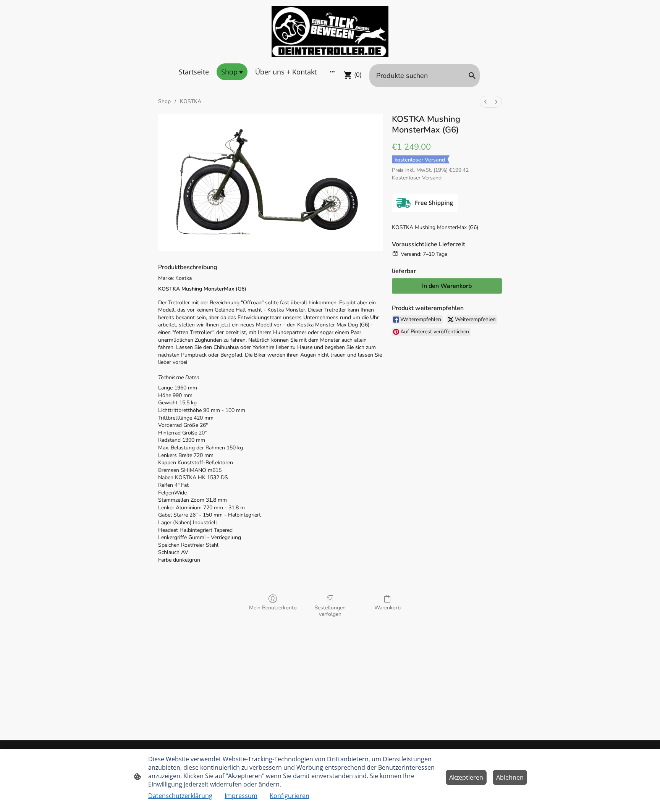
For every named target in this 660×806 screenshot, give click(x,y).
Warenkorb (387, 607)
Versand (432, 177)
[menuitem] (485, 101)
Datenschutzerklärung (180, 795)
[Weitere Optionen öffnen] (332, 71)
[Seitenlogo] (330, 31)
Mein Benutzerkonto (273, 607)
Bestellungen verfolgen (330, 611)
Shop (164, 101)
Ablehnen (510, 777)
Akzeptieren (466, 777)
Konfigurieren (289, 795)
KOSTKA (190, 101)
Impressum (241, 795)
